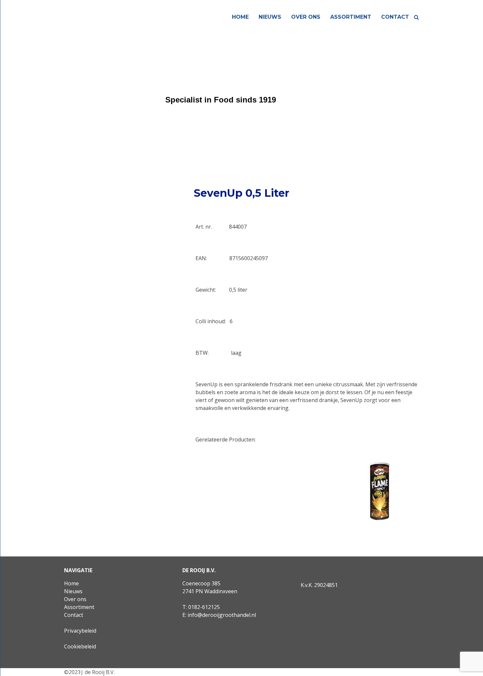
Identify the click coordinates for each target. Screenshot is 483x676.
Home (240, 17)
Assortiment (350, 17)
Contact (395, 17)
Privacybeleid (80, 630)
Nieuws (270, 17)
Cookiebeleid (80, 646)
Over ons (305, 17)
